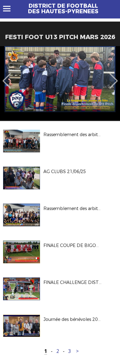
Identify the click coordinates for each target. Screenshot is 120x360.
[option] (60, 83)
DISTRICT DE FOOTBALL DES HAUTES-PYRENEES (63, 8)
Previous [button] (6, 76)
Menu (9, 8)
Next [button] (113, 76)
